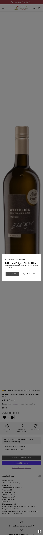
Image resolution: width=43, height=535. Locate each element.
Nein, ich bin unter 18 (28, 274)
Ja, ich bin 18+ (12, 274)
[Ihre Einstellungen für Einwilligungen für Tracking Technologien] (39, 531)
